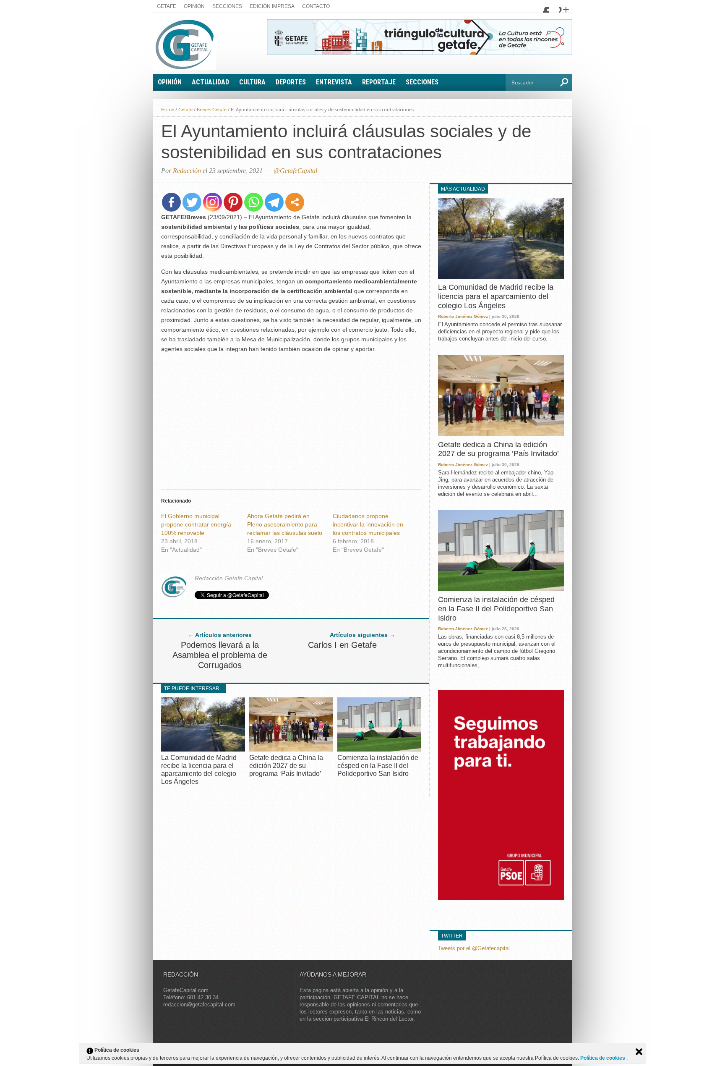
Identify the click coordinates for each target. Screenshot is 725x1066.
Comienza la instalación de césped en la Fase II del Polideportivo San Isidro (377, 765)
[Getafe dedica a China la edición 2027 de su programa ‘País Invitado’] (291, 749)
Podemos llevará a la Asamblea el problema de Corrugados (219, 655)
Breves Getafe (212, 109)
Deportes (291, 82)
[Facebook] (171, 202)
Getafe (166, 6)
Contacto (316, 6)
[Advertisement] (291, 419)
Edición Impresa (272, 6)
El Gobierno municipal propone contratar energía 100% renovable (196, 524)
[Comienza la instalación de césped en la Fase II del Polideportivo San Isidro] (379, 749)
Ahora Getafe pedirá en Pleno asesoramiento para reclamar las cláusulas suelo (284, 524)
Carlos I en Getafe (342, 645)
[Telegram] (274, 202)
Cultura (252, 82)
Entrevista (334, 82)
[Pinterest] (233, 202)
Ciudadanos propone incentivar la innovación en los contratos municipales (368, 524)
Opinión (194, 6)
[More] (294, 202)
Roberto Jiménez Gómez (463, 316)
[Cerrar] (639, 1051)
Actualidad (210, 82)
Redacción (187, 170)
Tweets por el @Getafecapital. (474, 948)
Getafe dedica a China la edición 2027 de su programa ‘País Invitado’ (286, 765)
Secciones (227, 6)
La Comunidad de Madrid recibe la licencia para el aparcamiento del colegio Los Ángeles (495, 296)
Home (167, 109)
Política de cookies (603, 1058)
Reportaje (379, 82)
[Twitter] (192, 202)
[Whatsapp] (253, 202)
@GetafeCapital (295, 170)
